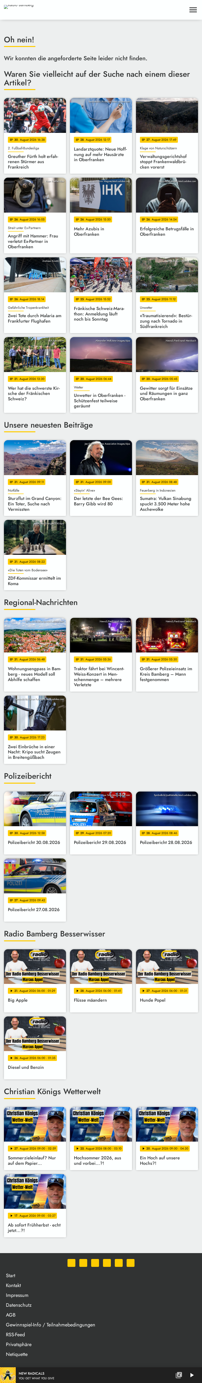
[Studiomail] (119, 1263)
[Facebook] (83, 1263)
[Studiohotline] (131, 1263)
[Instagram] (95, 1263)
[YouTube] (107, 1263)
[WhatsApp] (71, 1263)
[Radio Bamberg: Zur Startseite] (95, 10)
